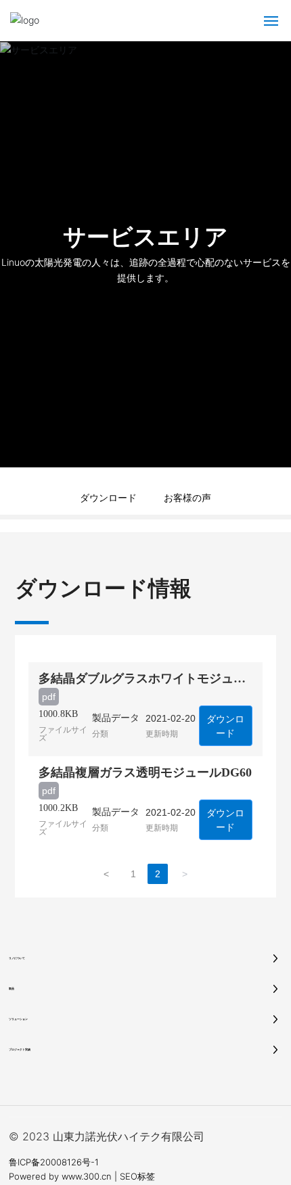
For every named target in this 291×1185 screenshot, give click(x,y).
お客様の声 (187, 497)
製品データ (115, 718)
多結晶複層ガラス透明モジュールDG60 (145, 772)
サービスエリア (145, 236)
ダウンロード (108, 497)
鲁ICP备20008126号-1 (54, 1162)
